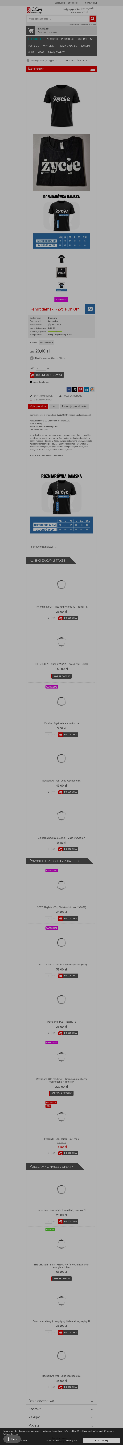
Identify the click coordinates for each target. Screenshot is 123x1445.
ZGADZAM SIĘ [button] (101, 1441)
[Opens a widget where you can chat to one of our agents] (12, 1439)
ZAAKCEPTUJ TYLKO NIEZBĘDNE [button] (61, 1441)
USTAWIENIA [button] (21, 1441)
